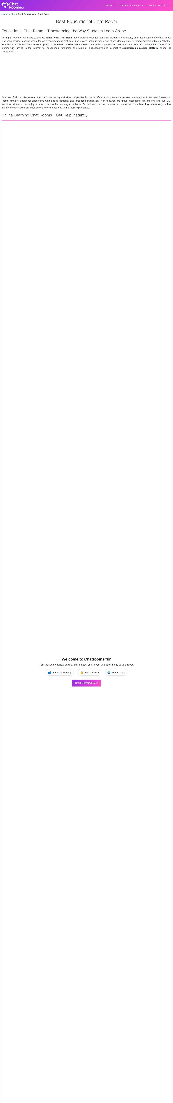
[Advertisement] (86, 76)
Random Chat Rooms (130, 5)
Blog (13, 14)
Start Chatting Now (86, 682)
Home (109, 5)
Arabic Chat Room (157, 5)
